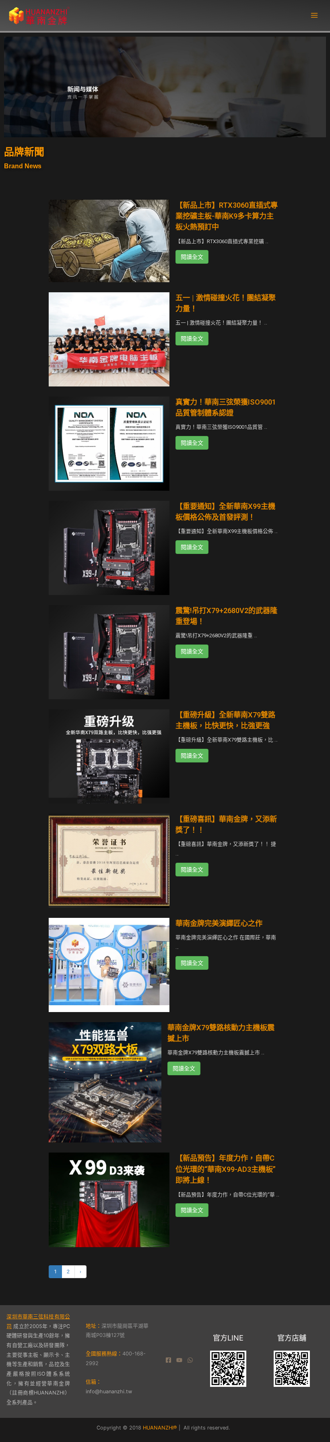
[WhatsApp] (190, 1360)
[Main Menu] (314, 15)
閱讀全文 (192, 257)
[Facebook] (168, 1360)
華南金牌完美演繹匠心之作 (218, 923)
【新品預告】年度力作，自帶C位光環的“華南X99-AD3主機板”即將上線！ (225, 1169)
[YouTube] (179, 1360)
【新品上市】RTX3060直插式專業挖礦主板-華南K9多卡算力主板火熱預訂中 (226, 216)
